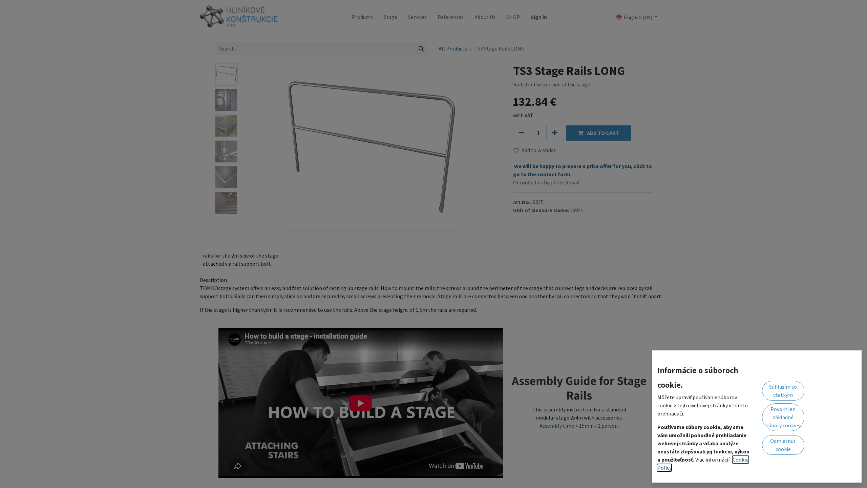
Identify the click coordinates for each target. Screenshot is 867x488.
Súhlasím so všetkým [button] (783, 390)
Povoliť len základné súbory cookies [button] (783, 417)
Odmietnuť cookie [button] (783, 445)
